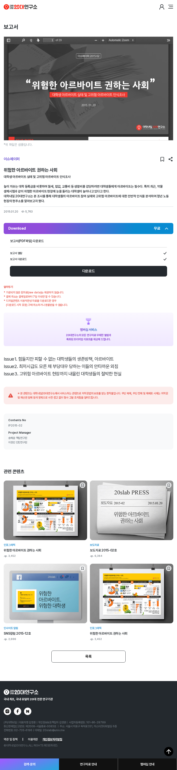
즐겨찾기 (162, 159)
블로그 (27, 711)
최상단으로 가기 (168, 751)
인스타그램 (7, 711)
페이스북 (17, 711)
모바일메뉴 (170, 7)
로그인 (162, 7)
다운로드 (88, 271)
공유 (170, 159)
